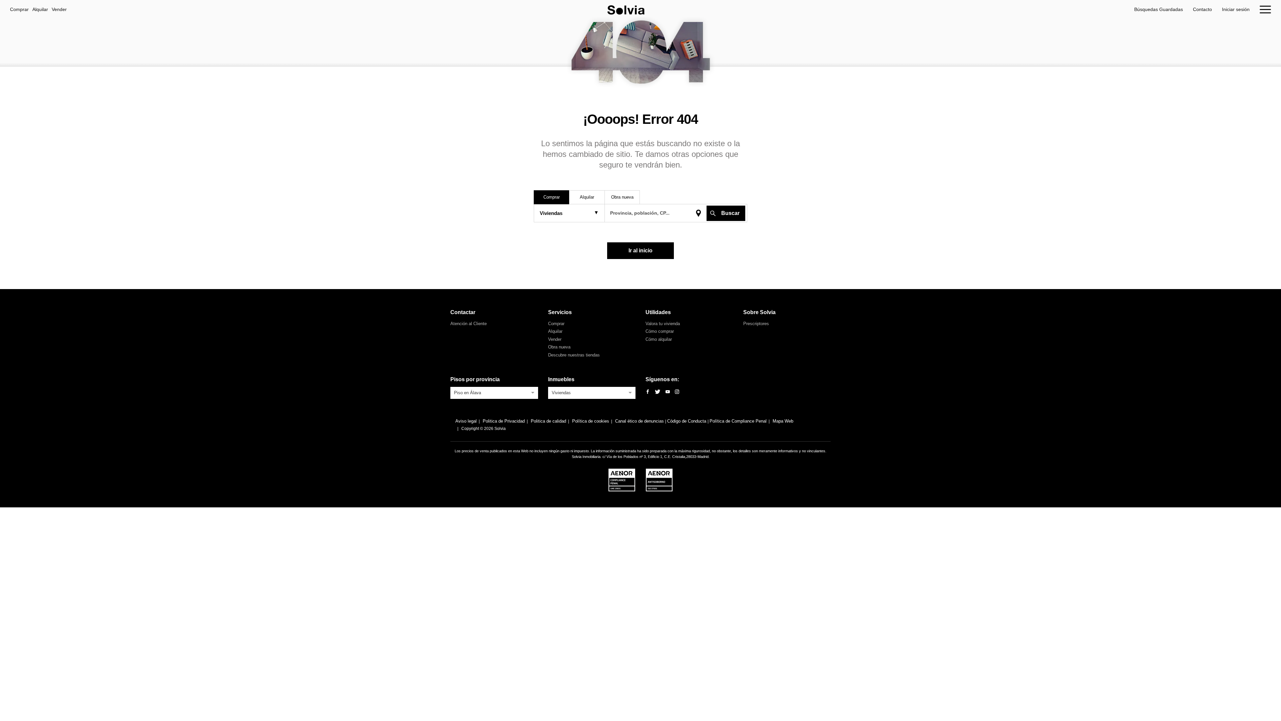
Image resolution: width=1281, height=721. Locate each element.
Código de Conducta (687, 421)
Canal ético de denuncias (640, 421)
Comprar (19, 9)
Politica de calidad (548, 421)
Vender (59, 9)
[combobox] (494, 392)
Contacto (1202, 9)
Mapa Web (783, 421)
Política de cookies (590, 421)
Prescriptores (756, 323)
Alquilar (40, 9)
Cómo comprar (660, 331)
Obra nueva (559, 346)
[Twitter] (657, 392)
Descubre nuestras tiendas (574, 354)
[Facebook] (648, 392)
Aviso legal (466, 421)
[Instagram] (677, 392)
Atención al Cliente (468, 323)
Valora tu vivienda (663, 323)
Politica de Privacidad (504, 421)
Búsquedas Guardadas (1158, 9)
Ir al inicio (640, 250)
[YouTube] (668, 392)
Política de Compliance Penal (738, 421)
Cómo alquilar (659, 339)
